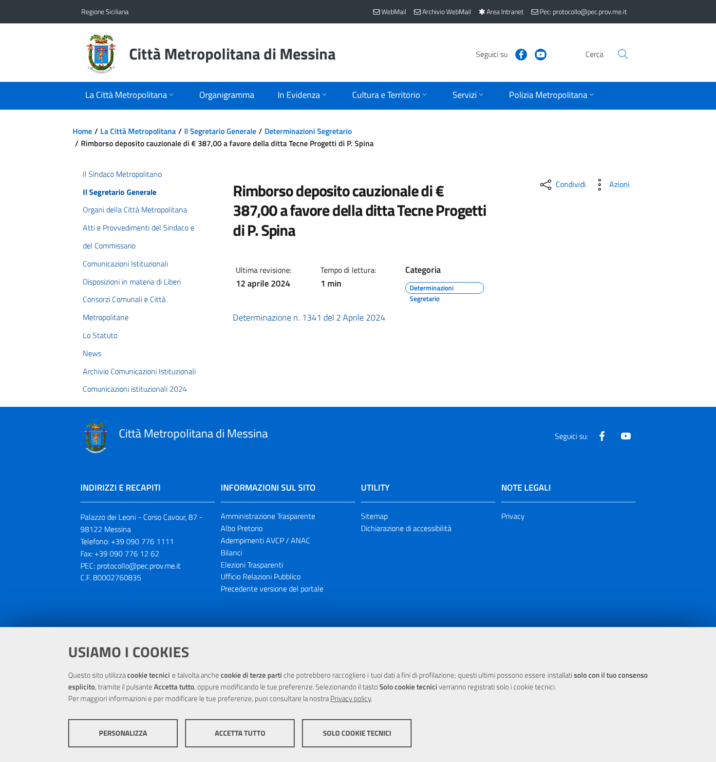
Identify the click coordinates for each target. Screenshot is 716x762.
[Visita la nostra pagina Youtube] (536, 53)
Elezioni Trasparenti (252, 565)
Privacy (513, 516)
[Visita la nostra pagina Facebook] (517, 53)
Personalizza (123, 733)
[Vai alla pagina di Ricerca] (623, 54)
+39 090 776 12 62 (126, 553)
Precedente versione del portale (272, 588)
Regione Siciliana (105, 11)
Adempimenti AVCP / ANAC (265, 540)
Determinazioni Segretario (308, 131)
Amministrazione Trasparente (268, 516)
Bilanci (231, 552)
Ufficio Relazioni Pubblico (261, 576)
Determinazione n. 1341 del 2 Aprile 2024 (309, 317)
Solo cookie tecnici (357, 733)
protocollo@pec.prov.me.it (139, 566)
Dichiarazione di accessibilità (406, 528)
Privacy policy (350, 698)
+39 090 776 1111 (142, 541)
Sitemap (374, 516)
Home (82, 131)
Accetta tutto (240, 733)
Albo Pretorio (242, 528)
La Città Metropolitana (138, 131)
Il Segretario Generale (220, 131)
